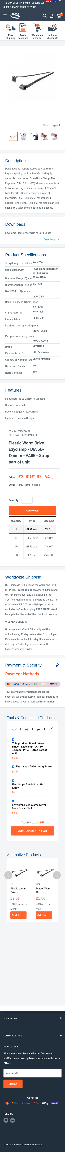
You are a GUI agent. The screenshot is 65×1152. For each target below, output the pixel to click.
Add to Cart (19, 915)
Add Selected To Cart (32, 831)
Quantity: (14, 500)
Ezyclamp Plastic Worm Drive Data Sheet (28, 232)
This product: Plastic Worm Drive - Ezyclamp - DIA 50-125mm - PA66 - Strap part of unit (29, 748)
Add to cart (32, 510)
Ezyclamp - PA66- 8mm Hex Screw (28, 786)
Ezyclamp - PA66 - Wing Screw (34, 766)
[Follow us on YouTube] (5, 1120)
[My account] (51, 16)
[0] (59, 16)
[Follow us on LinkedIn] (12, 1120)
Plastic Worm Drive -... (18, 890)
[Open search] (45, 16)
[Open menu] (5, 15)
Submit (13, 1083)
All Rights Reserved (32, 1144)
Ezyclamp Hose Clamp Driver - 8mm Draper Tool (30, 806)
